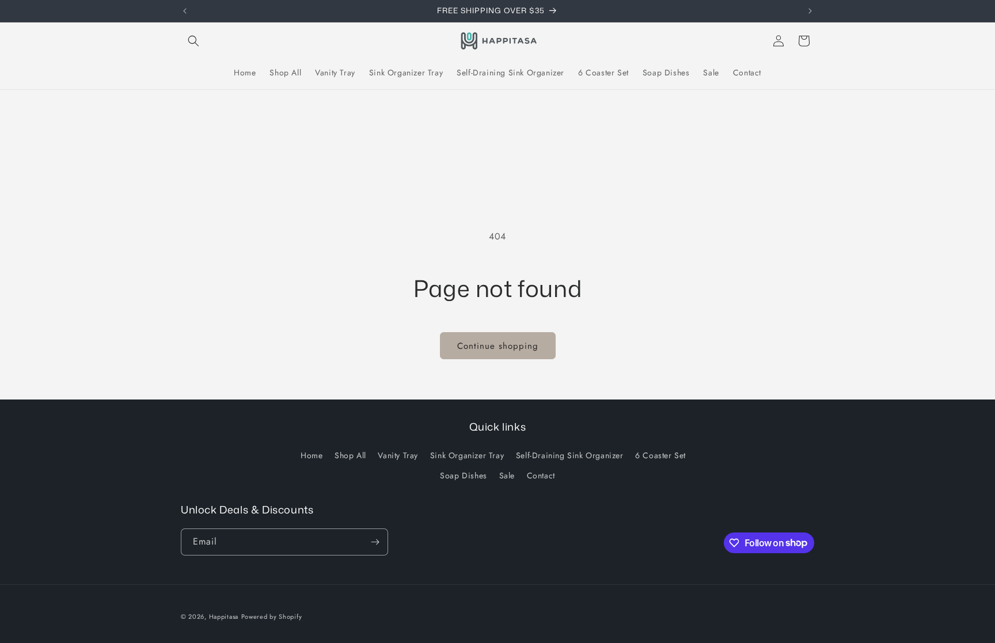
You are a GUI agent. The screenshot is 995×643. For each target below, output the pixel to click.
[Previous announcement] (185, 11)
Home (311, 455)
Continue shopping (497, 346)
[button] (193, 41)
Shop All (350, 455)
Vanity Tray (398, 455)
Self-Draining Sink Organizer (570, 455)
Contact (541, 475)
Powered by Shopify (271, 616)
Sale (507, 475)
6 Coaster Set (660, 455)
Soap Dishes (463, 475)
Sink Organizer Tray (467, 455)
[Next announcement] (810, 11)
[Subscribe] (375, 542)
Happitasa (223, 616)
